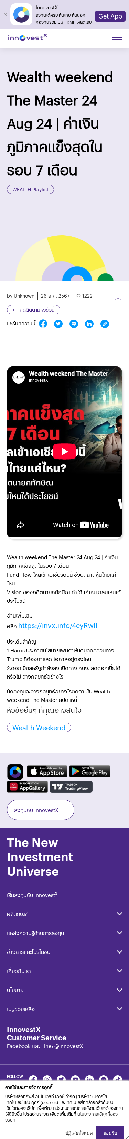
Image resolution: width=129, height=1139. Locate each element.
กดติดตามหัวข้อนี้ (36, 309)
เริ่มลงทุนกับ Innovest (32, 894)
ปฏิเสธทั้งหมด (79, 1133)
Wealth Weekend (39, 727)
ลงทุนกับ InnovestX (36, 809)
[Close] (5, 14)
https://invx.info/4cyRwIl (57, 625)
